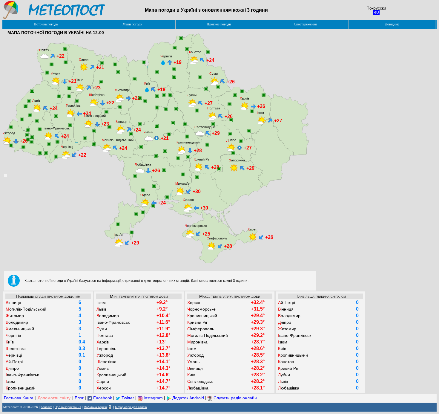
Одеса (145, 195)
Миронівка (197, 342)
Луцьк (55, 73)
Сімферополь (217, 238)
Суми (213, 73)
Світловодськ (204, 127)
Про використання (68, 407)
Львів (36, 100)
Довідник (392, 24)
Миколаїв (182, 183)
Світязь (44, 50)
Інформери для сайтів (131, 407)
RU (376, 12)
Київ (147, 83)
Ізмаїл (118, 234)
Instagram (153, 397)
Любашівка (143, 164)
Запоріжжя (237, 160)
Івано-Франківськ (57, 128)
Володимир (17, 322)
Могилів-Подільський (117, 140)
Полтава (213, 108)
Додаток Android (188, 397)
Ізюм (260, 112)
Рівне (79, 80)
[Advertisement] (266, 47)
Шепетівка (97, 95)
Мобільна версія (95, 407)
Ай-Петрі (14, 361)
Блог (79, 397)
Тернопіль (73, 105)
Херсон (188, 199)
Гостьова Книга (18, 397)
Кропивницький (187, 142)
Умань (148, 132)
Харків (244, 98)
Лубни (192, 95)
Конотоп (195, 52)
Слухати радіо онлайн (235, 397)
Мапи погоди (132, 24)
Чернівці (67, 147)
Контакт (46, 407)
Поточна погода (46, 24)
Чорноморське (196, 225)
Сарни (83, 59)
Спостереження (305, 24)
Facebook (102, 397)
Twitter (128, 397)
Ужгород (8, 133)
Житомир (122, 90)
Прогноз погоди (219, 24)
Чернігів (166, 56)
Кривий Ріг (201, 159)
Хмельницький (95, 116)
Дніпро (231, 140)
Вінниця (121, 121)
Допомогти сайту (54, 397)
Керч (251, 229)
